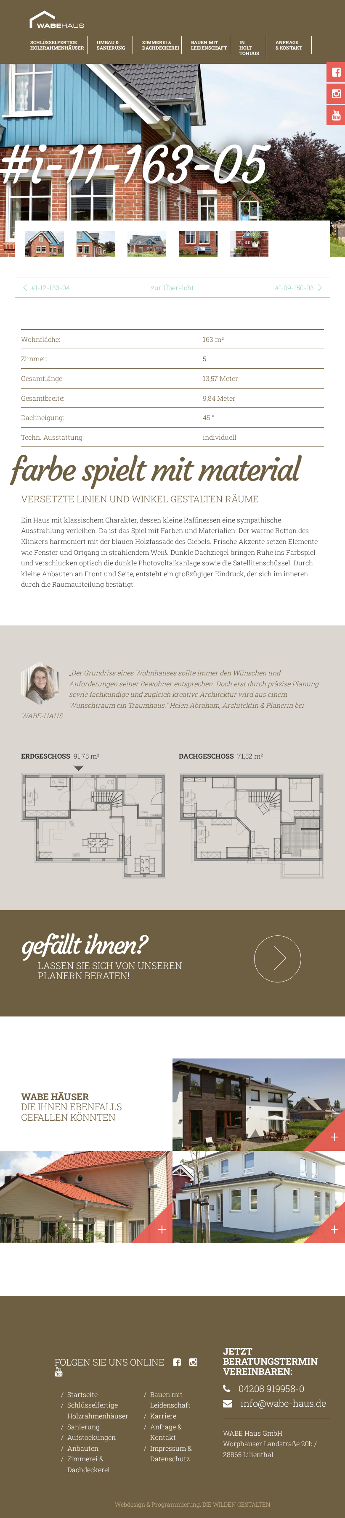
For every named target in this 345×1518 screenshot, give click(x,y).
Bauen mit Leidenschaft (205, 44)
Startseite (82, 1394)
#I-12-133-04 (50, 287)
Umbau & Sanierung (110, 44)
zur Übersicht (172, 287)
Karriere (163, 1415)
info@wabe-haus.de (282, 1403)
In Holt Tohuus (248, 47)
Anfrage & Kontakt (289, 44)
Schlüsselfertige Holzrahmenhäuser (54, 44)
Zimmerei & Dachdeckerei (157, 44)
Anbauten (82, 1448)
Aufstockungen (91, 1437)
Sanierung (83, 1426)
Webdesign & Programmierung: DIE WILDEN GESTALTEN (193, 1504)
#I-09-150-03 (294, 287)
